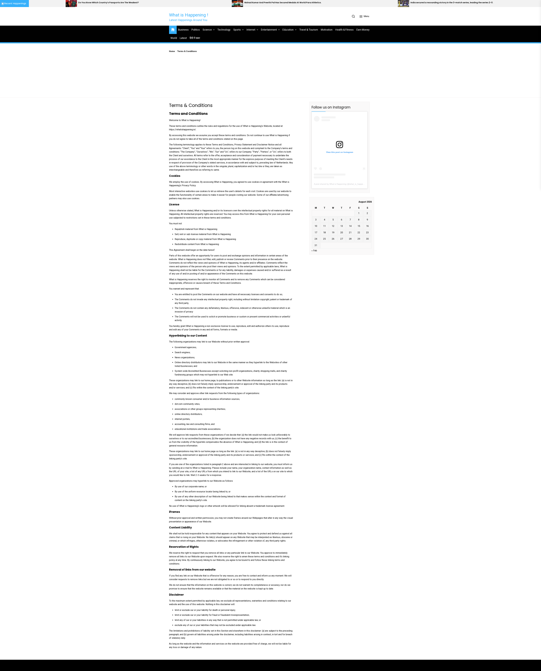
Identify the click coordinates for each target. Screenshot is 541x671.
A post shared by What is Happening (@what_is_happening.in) (342, 184)
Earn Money (363, 29)
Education (288, 29)
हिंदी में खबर (195, 37)
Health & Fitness (344, 29)
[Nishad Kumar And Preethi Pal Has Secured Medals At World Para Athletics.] (95, 3)
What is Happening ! (188, 15)
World (173, 37)
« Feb (314, 250)
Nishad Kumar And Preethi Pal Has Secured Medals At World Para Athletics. (140, 2)
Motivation (326, 29)
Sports (237, 29)
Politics (195, 29)
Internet (250, 29)
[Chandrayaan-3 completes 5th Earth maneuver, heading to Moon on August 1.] (427, 3)
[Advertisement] (270, 74)
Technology (223, 29)
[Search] (353, 16)
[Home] (173, 29)
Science (207, 29)
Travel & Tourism (308, 29)
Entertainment (269, 29)
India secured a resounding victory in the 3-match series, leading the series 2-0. (309, 2)
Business (183, 29)
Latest (183, 37)
